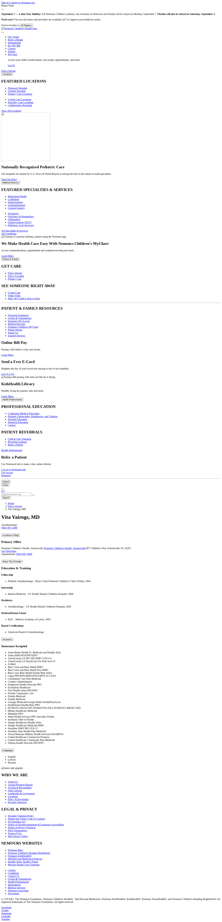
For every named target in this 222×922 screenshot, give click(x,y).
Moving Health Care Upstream (23, 864)
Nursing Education (17, 419)
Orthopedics (14, 219)
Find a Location (16, 276)
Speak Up (13, 332)
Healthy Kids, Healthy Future (23, 861)
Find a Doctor (15, 273)
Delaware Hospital (17, 88)
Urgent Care (14, 292)
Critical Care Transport (19, 439)
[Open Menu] (2, 488)
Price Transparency (17, 830)
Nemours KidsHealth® (20, 856)
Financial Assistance (18, 315)
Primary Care (14, 279)
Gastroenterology (17, 205)
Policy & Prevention (18, 799)
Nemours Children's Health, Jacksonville (64, 548)
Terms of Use (15, 833)
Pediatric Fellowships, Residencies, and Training (33, 416)
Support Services (16, 335)
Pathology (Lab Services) (21, 225)
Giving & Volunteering (19, 318)
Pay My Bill (14, 45)
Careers (12, 48)
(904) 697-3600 (24, 554)
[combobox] (16, 494)
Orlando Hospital (17, 91)
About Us (13, 781)
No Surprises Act (16, 821)
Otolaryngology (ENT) (20, 222)
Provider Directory (17, 802)
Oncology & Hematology (21, 216)
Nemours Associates (18, 890)
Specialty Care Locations (20, 102)
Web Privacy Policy (18, 836)
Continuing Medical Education (23, 413)
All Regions (26, 25)
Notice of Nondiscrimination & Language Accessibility (36, 824)
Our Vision (13, 37)
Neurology (13, 213)
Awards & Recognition (20, 787)
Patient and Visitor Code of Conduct (26, 818)
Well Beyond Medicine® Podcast (25, 858)
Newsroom (13, 893)
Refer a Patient (15, 39)
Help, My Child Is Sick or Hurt (24, 298)
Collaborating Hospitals (20, 105)
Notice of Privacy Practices (22, 827)
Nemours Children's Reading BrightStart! (29, 853)
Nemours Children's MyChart (23, 327)
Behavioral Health (17, 196)
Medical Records (16, 324)
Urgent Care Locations (19, 99)
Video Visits (14, 295)
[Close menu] (2, 32)
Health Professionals (18, 881)
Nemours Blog (15, 850)
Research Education (18, 422)
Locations (13, 796)
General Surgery (16, 208)
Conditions (13, 873)
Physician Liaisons (17, 441)
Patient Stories (15, 329)
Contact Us (13, 876)
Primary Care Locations (20, 94)
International (14, 42)
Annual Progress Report (20, 784)
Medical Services (16, 887)
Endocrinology (15, 202)
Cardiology (13, 199)
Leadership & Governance (21, 793)
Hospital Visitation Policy (21, 816)
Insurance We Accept (19, 321)
